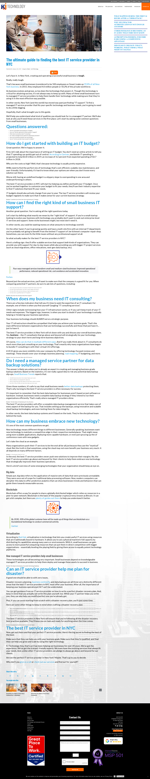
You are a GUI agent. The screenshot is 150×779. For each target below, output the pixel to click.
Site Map (29, 730)
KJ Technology (35, 69)
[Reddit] (25, 676)
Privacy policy (120, 776)
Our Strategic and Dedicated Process (35, 722)
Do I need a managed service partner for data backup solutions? (25, 135)
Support (29, 724)
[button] (113, 740)
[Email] (70, 676)
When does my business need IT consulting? (20, 134)
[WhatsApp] (40, 676)
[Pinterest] (55, 676)
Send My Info (75, 769)
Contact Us (29, 718)
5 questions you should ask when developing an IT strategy (24, 199)
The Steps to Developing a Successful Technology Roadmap (25, 566)
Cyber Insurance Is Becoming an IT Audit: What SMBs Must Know (130, 31)
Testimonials (30, 725)
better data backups (73, 386)
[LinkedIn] (33, 676)
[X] (17, 676)
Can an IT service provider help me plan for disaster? (22, 139)
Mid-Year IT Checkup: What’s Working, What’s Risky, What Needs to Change (128, 47)
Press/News (30, 729)
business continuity (41, 582)
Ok (114, 776)
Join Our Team (30, 720)
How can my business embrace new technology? (21, 137)
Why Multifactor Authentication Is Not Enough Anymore (129, 24)
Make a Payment (118, 730)
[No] (148, 776)
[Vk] (63, 676)
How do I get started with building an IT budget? (21, 130)
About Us (29, 717)
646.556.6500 (119, 717)
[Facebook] (10, 676)
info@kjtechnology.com (117, 718)
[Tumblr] (47, 676)
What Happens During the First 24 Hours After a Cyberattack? (130, 17)
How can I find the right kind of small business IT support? (23, 132)
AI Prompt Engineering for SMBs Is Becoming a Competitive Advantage (130, 39)
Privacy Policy (30, 727)
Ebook (28, 69)
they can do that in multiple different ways (36, 341)
